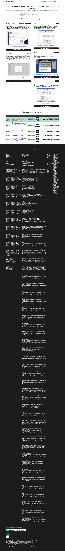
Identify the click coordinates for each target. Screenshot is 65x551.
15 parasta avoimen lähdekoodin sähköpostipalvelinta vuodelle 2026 (34, 272)
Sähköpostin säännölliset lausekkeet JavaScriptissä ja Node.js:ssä (33, 195)
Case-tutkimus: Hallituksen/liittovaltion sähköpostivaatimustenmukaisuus (28, 187)
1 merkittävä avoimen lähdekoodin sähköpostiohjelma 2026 (34, 253)
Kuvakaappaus (31, 119)
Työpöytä (8, 158)
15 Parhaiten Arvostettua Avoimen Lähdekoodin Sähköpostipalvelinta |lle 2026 (34, 457)
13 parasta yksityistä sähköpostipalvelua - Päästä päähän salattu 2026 (34, 168)
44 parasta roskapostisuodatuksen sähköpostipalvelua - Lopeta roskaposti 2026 (33, 174)
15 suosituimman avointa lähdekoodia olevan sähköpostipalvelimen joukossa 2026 (33, 281)
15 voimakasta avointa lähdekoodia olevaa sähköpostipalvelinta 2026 (33, 327)
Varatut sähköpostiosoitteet (10, 263)
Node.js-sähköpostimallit (26, 205)
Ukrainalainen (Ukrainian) (55, 191)
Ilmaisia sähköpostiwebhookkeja (27, 158)
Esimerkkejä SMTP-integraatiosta (11, 164)
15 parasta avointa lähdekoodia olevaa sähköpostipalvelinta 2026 (33, 332)
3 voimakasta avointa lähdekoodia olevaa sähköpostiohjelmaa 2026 (34, 329)
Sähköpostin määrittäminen (12, 174)
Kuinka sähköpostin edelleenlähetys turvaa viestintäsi (31, 217)
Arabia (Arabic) (55, 154)
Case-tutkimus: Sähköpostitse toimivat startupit (30, 214)
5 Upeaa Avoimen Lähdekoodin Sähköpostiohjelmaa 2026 (33, 374)
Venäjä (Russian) (55, 183)
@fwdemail (50, 156)
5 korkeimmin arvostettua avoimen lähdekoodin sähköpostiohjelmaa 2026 (33, 239)
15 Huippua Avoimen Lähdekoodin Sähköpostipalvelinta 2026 (33, 393)
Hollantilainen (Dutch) (55, 161)
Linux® (8, 157)
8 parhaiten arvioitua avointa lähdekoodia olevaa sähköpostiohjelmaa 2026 (34, 279)
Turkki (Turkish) (55, 189)
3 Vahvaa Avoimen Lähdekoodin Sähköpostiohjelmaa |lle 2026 (32, 509)
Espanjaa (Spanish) (54, 185)
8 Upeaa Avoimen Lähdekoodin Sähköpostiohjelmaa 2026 (32, 431)
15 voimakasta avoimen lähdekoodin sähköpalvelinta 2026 (33, 266)
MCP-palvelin (24, 197)
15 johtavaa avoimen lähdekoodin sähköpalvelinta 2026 (33, 242)
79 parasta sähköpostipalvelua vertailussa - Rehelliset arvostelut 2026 (34, 166)
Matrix (49, 157)
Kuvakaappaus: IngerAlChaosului (46, 103)
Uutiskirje (49, 154)
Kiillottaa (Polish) (55, 180)
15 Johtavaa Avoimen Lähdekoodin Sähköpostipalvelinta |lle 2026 (33, 471)
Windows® (8, 155)
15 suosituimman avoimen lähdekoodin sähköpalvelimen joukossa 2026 (33, 232)
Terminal (8, 161)
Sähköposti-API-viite (25, 157)
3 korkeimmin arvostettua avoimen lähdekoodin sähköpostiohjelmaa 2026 (33, 230)
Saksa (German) (55, 166)
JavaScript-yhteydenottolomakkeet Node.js (29, 203)
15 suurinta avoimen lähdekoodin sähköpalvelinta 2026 (34, 257)
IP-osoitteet (24, 156)
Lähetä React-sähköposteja (27, 213)
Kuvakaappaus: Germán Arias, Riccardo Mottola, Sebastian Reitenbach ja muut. (46, 74)
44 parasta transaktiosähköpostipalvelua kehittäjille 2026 (31, 171)
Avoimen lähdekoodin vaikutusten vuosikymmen (30, 178)
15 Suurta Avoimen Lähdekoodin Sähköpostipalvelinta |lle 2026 (33, 493)
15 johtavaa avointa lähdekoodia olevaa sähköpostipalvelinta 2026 (34, 291)
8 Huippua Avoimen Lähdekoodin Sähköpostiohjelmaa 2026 (33, 396)
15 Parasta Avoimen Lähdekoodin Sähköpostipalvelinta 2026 (34, 390)
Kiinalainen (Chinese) (55, 156)
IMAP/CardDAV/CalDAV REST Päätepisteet (29, 192)
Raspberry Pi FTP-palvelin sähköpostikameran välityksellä (11, 173)
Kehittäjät (24, 153)
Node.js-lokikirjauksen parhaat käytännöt (29, 182)
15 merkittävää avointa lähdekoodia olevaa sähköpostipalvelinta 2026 (33, 304)
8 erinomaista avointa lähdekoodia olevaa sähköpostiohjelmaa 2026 (32, 297)
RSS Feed (50, 160)
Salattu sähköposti (43, 1)
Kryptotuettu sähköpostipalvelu (27, 201)
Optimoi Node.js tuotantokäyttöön (27, 200)
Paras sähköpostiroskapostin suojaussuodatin (30, 180)
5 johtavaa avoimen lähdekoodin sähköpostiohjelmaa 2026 (34, 244)
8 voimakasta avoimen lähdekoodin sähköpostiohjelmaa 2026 (34, 267)
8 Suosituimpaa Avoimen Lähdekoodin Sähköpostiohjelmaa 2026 (33, 405)
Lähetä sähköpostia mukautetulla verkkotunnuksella (11, 166)
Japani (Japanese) (55, 176)
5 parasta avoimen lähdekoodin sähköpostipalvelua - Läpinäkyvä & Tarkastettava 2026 (33, 170)
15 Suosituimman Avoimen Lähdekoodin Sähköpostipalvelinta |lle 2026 (32, 462)
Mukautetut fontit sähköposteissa (27, 193)
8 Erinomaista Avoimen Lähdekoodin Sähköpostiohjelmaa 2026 (34, 360)
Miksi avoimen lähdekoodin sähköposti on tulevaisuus (31, 219)
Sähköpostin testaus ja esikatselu (28, 196)
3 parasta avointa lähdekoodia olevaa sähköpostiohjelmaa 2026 (33, 334)
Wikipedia (56, 119)
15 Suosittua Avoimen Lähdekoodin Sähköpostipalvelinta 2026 (33, 378)
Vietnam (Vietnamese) (55, 193)
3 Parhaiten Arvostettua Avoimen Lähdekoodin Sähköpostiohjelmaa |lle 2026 (33, 459)
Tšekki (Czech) (55, 157)
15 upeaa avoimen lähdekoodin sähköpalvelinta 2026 (33, 254)
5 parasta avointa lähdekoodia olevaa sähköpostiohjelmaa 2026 (34, 270)
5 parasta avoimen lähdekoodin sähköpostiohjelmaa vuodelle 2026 (33, 275)
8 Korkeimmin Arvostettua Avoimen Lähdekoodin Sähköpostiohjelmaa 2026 (34, 409)
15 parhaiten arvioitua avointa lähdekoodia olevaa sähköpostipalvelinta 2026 (34, 277)
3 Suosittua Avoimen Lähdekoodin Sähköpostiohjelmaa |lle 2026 (33, 499)
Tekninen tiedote (25, 154)
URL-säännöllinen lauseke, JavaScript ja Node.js (30, 218)
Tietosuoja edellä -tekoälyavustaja (28, 185)
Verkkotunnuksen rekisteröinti (11, 261)
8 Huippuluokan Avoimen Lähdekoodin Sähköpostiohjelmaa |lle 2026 (32, 518)
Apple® (7, 154)
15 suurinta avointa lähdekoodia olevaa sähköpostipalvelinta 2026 (33, 313)
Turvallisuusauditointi (25, 155)
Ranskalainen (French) (55, 165)
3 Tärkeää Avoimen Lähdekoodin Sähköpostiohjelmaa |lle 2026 (34, 504)
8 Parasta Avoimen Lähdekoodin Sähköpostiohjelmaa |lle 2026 (33, 513)
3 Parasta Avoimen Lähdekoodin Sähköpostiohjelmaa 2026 (33, 391)
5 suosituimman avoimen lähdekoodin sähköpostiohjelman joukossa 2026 (33, 235)
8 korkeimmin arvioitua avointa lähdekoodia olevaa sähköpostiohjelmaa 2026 (30, 352)
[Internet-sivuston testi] (11, 529)
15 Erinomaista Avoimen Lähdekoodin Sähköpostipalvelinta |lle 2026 (33, 475)
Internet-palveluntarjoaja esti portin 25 (12, 253)
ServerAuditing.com (9, 267)
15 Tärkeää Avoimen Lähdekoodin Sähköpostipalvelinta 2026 (33, 383)
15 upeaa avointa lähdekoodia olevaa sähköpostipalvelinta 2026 (33, 309)
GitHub (49, 155)
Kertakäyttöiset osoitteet (10, 260)
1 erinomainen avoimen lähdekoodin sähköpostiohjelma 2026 (33, 251)
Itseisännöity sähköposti (26, 202)
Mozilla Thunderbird (8, 119)
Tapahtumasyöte (50, 163)
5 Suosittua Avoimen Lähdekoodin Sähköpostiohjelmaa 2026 (34, 381)
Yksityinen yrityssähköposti (10, 257)
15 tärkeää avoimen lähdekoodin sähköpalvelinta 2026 (33, 263)
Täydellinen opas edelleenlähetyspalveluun (29, 198)
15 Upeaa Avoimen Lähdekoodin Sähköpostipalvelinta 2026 (34, 372)
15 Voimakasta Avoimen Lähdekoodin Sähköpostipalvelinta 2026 (33, 386)
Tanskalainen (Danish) (55, 159)
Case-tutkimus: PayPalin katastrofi (28, 209)
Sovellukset (8, 153)
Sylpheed (8, 139)
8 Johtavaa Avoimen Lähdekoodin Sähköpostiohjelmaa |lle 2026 (33, 473)
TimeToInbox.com (9, 266)
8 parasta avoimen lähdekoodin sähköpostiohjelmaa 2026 (34, 224)
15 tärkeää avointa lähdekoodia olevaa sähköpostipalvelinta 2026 (33, 323)
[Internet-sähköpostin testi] (21, 529)
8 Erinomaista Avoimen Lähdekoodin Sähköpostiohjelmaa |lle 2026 (33, 478)
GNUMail (8, 135)
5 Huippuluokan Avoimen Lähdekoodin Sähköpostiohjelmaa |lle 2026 (34, 455)
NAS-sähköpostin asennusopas (11, 169)
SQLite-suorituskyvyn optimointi (27, 212)
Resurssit (8, 255)
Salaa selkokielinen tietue (11, 262)
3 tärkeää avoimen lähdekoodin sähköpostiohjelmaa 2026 (33, 265)
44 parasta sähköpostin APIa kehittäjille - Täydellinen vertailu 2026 (33, 172)
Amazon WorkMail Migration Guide (28, 179)
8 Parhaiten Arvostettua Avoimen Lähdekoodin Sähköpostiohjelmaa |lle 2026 (33, 522)
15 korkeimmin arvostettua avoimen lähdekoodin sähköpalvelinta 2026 (33, 228)
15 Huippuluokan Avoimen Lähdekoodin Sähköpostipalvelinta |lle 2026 (32, 453)
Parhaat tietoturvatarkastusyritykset (28, 184)
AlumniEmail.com (9, 265)
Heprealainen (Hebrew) (55, 168)
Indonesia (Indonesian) (55, 172)
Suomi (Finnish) (55, 163)
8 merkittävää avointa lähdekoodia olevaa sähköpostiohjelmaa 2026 (34, 307)
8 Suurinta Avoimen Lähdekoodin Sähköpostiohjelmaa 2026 (33, 376)
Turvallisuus (49, 165)
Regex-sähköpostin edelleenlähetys (28, 162)
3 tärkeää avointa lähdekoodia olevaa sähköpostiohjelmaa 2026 (33, 325)
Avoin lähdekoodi (25, 163)
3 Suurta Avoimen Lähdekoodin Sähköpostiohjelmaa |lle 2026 (33, 495)
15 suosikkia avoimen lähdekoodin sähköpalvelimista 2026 (34, 260)
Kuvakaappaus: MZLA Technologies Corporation (18, 46)
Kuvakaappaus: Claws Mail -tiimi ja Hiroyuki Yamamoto (46, 45)
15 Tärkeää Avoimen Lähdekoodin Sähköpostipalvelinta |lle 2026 (33, 502)
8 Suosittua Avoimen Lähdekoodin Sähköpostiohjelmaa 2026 (33, 439)
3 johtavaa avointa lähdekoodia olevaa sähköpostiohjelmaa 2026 (33, 293)
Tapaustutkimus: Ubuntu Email (27, 189)
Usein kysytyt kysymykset (54, 1)
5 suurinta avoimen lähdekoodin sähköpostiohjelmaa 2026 (33, 259)
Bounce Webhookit (25, 161)
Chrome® (9, 160)
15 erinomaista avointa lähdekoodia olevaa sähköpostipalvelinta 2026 (33, 295)
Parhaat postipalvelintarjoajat (27, 181)
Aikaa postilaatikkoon (9, 259)
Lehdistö (48, 173)
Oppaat (7, 163)
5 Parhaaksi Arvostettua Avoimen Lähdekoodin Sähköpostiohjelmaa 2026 (33, 400)
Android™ (9, 156)
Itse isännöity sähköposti (26, 160)
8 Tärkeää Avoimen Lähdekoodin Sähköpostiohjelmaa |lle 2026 (34, 443)
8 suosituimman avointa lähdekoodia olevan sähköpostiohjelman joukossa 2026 (33, 284)
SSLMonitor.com (9, 269)
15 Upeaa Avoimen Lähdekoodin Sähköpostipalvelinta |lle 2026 (33, 489)
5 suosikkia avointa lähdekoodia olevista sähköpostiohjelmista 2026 (34, 320)
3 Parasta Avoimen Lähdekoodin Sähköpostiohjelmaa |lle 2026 (33, 450)
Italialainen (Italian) (55, 174)
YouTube (49, 158)
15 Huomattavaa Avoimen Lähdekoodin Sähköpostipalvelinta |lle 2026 (34, 485)
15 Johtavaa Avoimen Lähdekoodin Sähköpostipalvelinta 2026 (33, 412)
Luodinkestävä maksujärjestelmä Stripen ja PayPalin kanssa (32, 216)
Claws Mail (8, 131)
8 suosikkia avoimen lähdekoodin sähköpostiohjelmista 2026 (33, 262)
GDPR (48, 169)
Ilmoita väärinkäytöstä (49, 172)
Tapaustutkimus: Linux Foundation (28, 190)
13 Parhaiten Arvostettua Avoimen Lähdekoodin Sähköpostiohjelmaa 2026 (34, 288)
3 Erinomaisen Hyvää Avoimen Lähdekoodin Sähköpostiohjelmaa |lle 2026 (34, 482)
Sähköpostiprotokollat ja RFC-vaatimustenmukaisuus (31, 194)
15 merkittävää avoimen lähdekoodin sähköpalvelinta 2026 (34, 252)
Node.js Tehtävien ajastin (26, 206)
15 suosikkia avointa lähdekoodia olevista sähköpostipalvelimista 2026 (33, 318)
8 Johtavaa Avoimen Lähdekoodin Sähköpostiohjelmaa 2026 (34, 414)
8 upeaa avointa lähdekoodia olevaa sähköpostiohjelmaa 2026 (33, 311)
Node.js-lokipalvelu (25, 208)
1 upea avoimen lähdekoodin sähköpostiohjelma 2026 (33, 255)
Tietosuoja (48, 1)
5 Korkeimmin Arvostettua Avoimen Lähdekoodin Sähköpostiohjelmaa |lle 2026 (34, 469)
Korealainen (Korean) (55, 178)
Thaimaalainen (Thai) (55, 188)
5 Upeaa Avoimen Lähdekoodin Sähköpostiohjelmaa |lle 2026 (34, 490)
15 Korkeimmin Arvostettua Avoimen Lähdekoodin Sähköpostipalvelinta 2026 (30, 407)
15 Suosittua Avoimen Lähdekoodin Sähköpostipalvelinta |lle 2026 (33, 497)
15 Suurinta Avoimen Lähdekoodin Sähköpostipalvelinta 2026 (34, 375)
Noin (48, 164)
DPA (48, 170)
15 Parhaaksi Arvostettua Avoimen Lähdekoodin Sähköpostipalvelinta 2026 (34, 398)
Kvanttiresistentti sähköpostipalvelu (28, 210)
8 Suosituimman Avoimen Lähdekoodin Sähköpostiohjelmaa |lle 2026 (32, 464)
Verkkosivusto (50, 119)
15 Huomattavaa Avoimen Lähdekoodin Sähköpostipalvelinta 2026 (34, 367)
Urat (47, 174)
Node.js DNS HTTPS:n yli (26, 204)
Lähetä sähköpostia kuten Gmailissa (12, 168)
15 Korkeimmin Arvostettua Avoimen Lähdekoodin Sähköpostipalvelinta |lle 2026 (30, 466)
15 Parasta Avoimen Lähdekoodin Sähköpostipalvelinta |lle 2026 (33, 448)
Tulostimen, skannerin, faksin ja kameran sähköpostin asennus (13, 171)
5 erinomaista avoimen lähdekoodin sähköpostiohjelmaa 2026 (33, 247)
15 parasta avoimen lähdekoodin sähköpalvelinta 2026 (33, 222)
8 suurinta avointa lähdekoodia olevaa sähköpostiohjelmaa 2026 (33, 316)
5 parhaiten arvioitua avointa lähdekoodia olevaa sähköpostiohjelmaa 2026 (34, 343)
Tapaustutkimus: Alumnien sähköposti (28, 188)
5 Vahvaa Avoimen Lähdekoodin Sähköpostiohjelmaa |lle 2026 (33, 446)
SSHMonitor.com (9, 268)
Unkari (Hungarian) (55, 170)
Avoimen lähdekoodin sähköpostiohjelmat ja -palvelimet (33, 221)
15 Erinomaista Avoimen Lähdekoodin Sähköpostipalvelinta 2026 (34, 362)
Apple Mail (8, 125)
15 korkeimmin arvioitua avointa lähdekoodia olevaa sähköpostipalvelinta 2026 (31, 350)
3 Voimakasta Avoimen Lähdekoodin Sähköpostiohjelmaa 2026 (33, 389)
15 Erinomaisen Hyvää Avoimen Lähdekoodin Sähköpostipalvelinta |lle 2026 (33, 480)
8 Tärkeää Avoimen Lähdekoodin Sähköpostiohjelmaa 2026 (34, 384)
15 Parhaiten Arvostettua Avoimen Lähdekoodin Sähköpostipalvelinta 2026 (34, 286)
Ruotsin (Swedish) (56, 186)
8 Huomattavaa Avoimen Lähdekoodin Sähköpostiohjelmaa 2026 (33, 369)
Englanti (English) (56, 162)
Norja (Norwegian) (56, 179)
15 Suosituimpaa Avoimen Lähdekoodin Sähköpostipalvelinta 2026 (33, 402)
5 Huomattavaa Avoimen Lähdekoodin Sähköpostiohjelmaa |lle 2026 (33, 487)
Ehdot (48, 168)
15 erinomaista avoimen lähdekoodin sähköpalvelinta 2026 (34, 245)
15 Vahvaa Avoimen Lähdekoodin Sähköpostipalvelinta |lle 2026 (34, 445)
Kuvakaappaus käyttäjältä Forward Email (19, 77)
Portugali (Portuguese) (55, 182)
